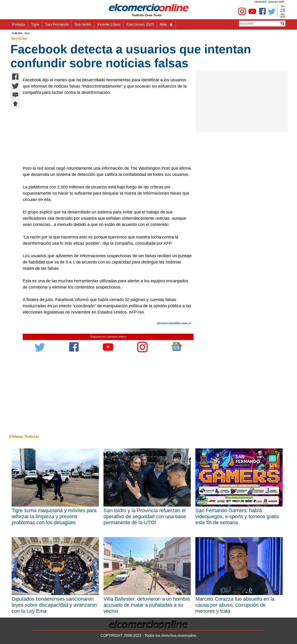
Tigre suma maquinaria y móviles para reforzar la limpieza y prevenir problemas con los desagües (54, 516)
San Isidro (82, 24)
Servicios (19, 38)
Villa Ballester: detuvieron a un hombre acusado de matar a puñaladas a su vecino (146, 605)
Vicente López (109, 24)
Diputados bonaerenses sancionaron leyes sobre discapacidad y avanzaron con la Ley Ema (54, 605)
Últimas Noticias (24, 436)
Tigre (35, 24)
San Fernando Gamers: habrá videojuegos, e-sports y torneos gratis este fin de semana (237, 516)
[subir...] (15, 104)
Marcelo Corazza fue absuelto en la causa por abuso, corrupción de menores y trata (234, 605)
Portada (18, 24)
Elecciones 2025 (140, 24)
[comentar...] (15, 95)
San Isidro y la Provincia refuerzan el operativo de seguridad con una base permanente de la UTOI (144, 516)
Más (163, 24)
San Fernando (57, 24)
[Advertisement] (105, 130)
